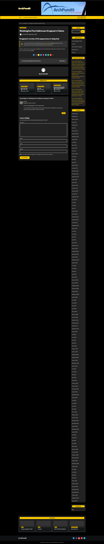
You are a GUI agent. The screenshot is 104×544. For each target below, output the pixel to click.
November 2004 (75, 423)
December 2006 (75, 354)
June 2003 (74, 472)
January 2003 (75, 486)
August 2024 (74, 116)
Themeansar (61, 542)
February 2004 (75, 449)
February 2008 (75, 314)
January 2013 (75, 168)
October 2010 (75, 222)
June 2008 (74, 302)
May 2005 (74, 406)
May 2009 (74, 271)
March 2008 (74, 311)
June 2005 (74, 403)
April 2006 (74, 377)
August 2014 (74, 148)
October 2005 (75, 391)
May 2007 (74, 340)
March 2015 (74, 145)
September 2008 (75, 294)
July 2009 (74, 265)
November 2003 (75, 457)
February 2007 (75, 348)
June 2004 (74, 437)
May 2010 (74, 237)
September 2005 (75, 394)
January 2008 (75, 317)
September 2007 (75, 328)
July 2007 (74, 334)
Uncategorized (23, 27)
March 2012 (74, 182)
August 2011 (74, 199)
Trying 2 (73, 43)
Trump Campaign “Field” (77, 41)
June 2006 (74, 371)
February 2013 (75, 165)
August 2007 (74, 331)
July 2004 (74, 434)
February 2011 (75, 211)
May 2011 (74, 208)
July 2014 (74, 150)
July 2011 (74, 202)
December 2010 (75, 216)
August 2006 (74, 366)
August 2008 (74, 297)
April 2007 (74, 343)
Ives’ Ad (39, 88)
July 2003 (74, 469)
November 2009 (75, 254)
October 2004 (75, 426)
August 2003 (74, 466)
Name (21, 138)
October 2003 (75, 460)
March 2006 (74, 380)
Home (20, 17)
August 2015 (74, 139)
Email (21, 143)
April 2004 (74, 443)
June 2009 (74, 268)
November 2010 (75, 219)
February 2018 (75, 119)
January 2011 (75, 214)
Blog (73, 509)
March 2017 (74, 122)
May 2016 (74, 128)
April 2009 (74, 274)
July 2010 (74, 231)
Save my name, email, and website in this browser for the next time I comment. (37, 154)
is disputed (46, 43)
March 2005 (74, 411)
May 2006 (74, 374)
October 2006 (75, 360)
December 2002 (75, 489)
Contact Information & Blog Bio (30, 17)
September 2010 (75, 225)
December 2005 (75, 389)
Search (78, 28)
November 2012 (75, 173)
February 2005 (75, 414)
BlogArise (55, 542)
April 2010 (74, 239)
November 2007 (75, 323)
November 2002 (75, 492)
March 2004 (74, 446)
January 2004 (75, 452)
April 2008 (74, 308)
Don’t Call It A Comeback (77, 46)
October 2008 (75, 291)
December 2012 (75, 171)
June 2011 (74, 205)
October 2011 (74, 194)
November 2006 (75, 357)
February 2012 (75, 185)
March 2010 (74, 242)
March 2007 (74, 346)
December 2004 (75, 420)
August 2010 (74, 228)
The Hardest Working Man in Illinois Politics (31, 60)
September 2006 (75, 363)
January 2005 (75, 417)
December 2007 (75, 320)
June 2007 (74, 337)
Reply (64, 113)
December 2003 (75, 455)
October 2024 (75, 113)
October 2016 (75, 125)
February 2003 (75, 483)
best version (31, 105)
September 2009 (75, 259)
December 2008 (75, 285)
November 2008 (75, 288)
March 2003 (74, 480)
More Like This (24, 88)
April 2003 (74, 477)
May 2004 (74, 440)
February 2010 (75, 245)
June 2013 (74, 156)
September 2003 (75, 463)
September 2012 (75, 176)
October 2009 (75, 257)
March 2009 (74, 277)
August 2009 (74, 262)
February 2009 (75, 280)
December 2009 (75, 251)
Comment (22, 122)
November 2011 (75, 191)
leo (24, 101)
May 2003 (74, 475)
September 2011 (75, 196)
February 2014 (75, 153)
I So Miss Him (62, 60)
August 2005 (74, 397)
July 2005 (74, 400)
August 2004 (74, 432)
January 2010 (75, 248)
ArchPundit (24, 8)
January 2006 (75, 386)
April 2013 (74, 162)
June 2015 (74, 142)
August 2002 (74, 500)
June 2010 (74, 234)
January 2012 (75, 188)
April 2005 (74, 409)
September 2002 (75, 498)
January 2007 (75, 351)
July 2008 (74, 300)
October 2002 (75, 495)
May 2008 (74, 305)
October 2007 (75, 325)
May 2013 (74, 159)
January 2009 (75, 282)
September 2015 (75, 136)
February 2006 (75, 383)
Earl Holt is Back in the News (79, 68)
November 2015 (75, 133)
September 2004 (75, 429)
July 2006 (74, 368)
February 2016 (75, 130)
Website (21, 149)
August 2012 (74, 179)
